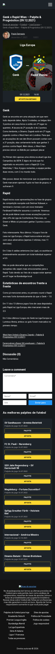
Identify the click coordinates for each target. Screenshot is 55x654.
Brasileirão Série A (16, 616)
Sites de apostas (41, 612)
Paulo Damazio (18, 34)
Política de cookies (41, 620)
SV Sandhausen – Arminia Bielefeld (23, 422)
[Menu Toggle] (50, 5)
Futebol (23, 24)
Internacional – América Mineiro (22, 534)
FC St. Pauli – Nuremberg (18, 444)
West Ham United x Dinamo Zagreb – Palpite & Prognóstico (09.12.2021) (23, 336)
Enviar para (40, 403)
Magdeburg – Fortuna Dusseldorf (22, 489)
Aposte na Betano (27, 99)
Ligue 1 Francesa (16, 635)
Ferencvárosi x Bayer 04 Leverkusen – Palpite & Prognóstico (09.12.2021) (24, 344)
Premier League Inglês (17, 620)
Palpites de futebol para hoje (16, 612)
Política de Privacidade (41, 616)
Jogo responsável (41, 623)
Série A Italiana (16, 631)
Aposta (27, 436)
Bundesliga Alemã (16, 623)
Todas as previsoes (16, 638)
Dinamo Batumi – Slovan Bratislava (23, 556)
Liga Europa (34, 24)
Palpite (27, 431)
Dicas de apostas (10, 24)
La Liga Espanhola (17, 627)
